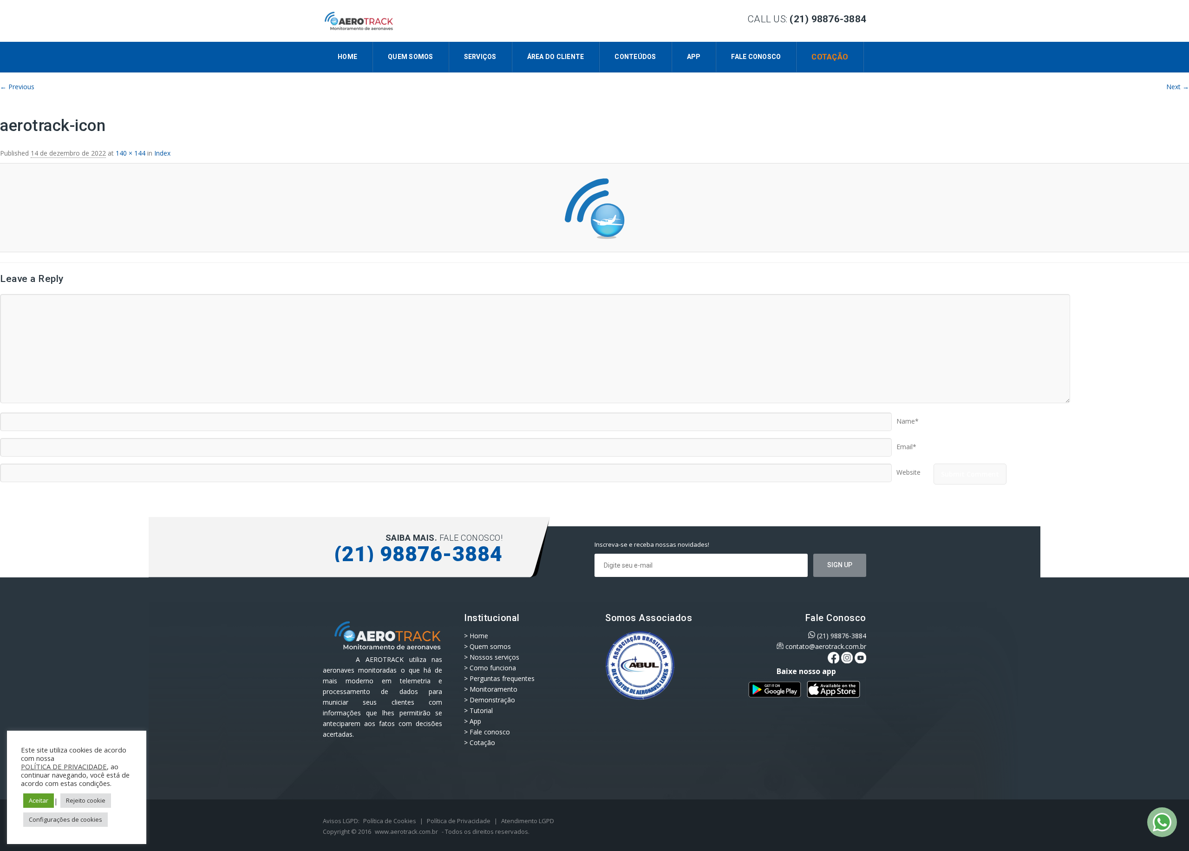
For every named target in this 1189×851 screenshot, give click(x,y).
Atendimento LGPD (527, 821)
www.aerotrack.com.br (406, 831)
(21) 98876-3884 (841, 635)
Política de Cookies (389, 821)
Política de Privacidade (458, 821)
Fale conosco (756, 56)
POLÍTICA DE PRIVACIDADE (64, 766)
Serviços (480, 56)
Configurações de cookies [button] (65, 819)
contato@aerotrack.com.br (825, 646)
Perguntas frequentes (502, 678)
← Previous (17, 86)
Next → (1177, 86)
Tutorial (481, 710)
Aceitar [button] (38, 800)
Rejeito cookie (85, 800)
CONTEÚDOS (635, 56)
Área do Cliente (555, 56)
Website (908, 469)
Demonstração (492, 699)
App (694, 56)
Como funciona (493, 667)
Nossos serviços (494, 657)
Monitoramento (493, 689)
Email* (906, 443)
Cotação (829, 56)
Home (347, 56)
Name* (907, 418)
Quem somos (410, 56)
